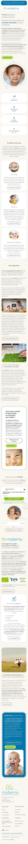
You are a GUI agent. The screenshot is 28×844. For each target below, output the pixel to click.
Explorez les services (14, 255)
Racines (12, 839)
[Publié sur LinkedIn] (24, 489)
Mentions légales (6, 833)
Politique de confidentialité (16, 833)
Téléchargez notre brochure (14, 440)
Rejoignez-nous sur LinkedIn (14, 529)
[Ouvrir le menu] (25, 8)
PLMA (13, 2)
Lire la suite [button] (5, 495)
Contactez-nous (7, 57)
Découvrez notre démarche (10, 398)
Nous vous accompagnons (10, 338)
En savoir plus (6, 704)
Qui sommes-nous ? (8, 591)
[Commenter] (6, 523)
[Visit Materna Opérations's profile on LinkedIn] (4, 490)
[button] (2, 506)
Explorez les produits (14, 187)
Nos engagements (14, 638)
